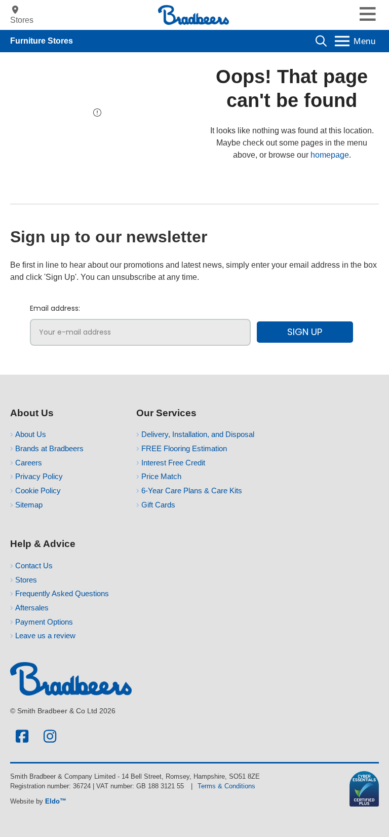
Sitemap (29, 504)
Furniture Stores (41, 41)
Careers (28, 462)
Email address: (55, 308)
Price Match (161, 476)
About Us (30, 434)
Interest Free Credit (173, 462)
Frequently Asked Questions (62, 593)
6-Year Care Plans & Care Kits (191, 490)
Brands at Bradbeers (49, 448)
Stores (26, 579)
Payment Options (44, 621)
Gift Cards (158, 504)
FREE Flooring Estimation (184, 448)
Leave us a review (45, 635)
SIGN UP (304, 331)
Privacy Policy (39, 476)
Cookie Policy (38, 490)
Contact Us (34, 565)
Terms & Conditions (226, 786)
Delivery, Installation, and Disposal (197, 434)
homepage (329, 155)
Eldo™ (55, 801)
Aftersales (32, 607)
